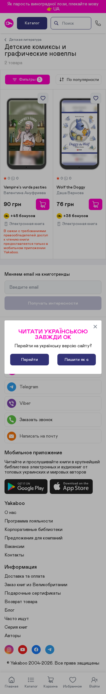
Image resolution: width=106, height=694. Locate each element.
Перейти (29, 359)
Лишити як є (76, 359)
